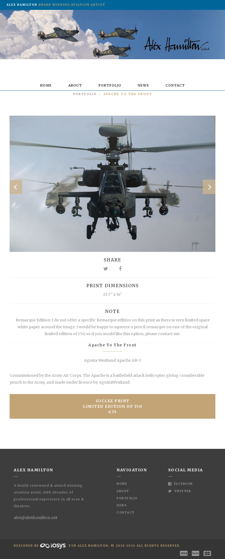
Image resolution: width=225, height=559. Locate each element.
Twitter (182, 491)
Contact (175, 85)
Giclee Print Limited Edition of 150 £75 (112, 406)
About (75, 85)
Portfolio (110, 85)
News (143, 85)
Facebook (183, 484)
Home (46, 85)
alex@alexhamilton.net (35, 517)
